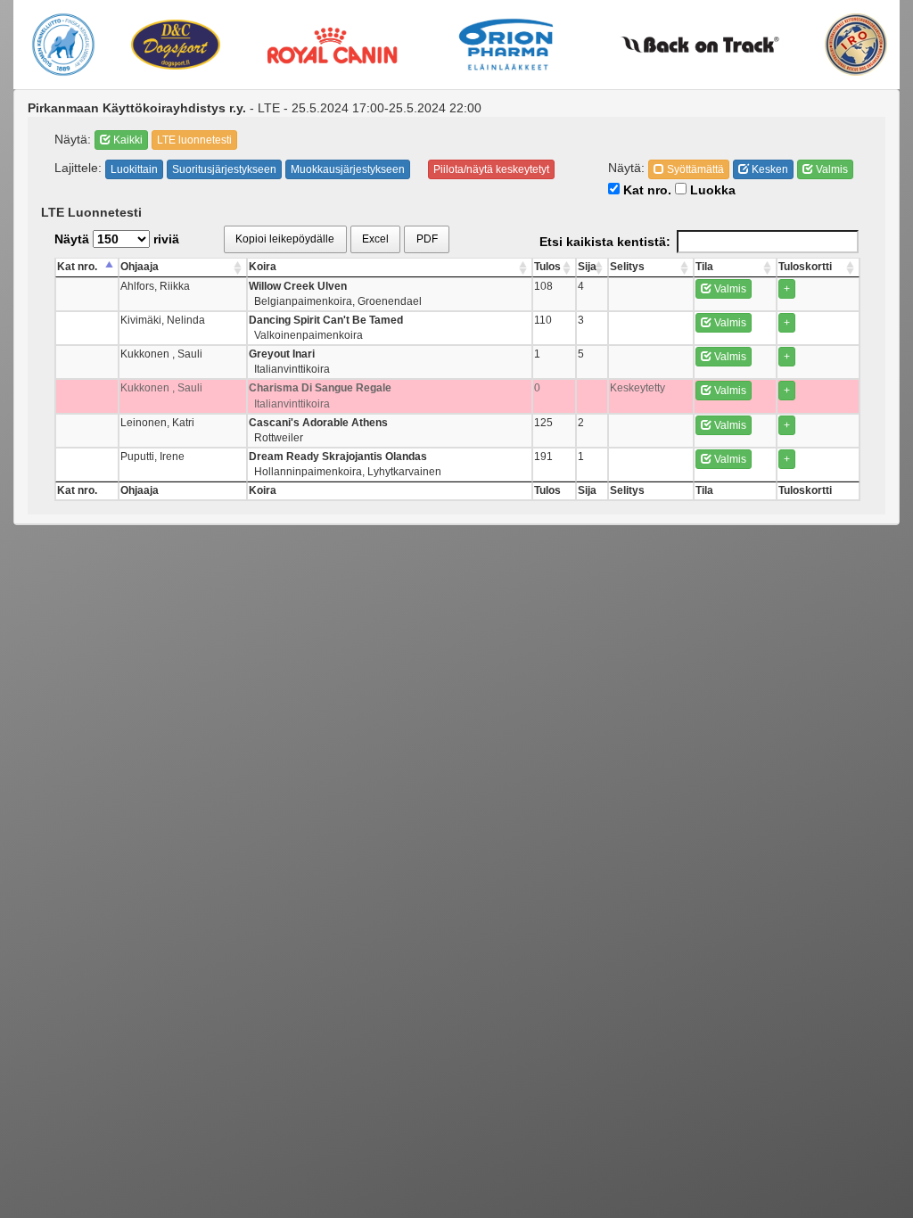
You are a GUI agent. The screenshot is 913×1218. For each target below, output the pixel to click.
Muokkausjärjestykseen (348, 169)
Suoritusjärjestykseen (224, 169)
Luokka (711, 190)
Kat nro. (645, 190)
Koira (262, 266)
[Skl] (63, 44)
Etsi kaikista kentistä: (604, 242)
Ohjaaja (139, 266)
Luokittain (134, 169)
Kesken (768, 169)
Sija (587, 266)
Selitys (627, 266)
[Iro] (856, 44)
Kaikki (127, 140)
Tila (704, 266)
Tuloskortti (805, 266)
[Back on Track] (700, 44)
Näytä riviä (116, 239)
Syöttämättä (694, 169)
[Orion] (506, 44)
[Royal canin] (331, 44)
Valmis (830, 169)
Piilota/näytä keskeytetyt (491, 169)
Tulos (547, 266)
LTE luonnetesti (194, 140)
